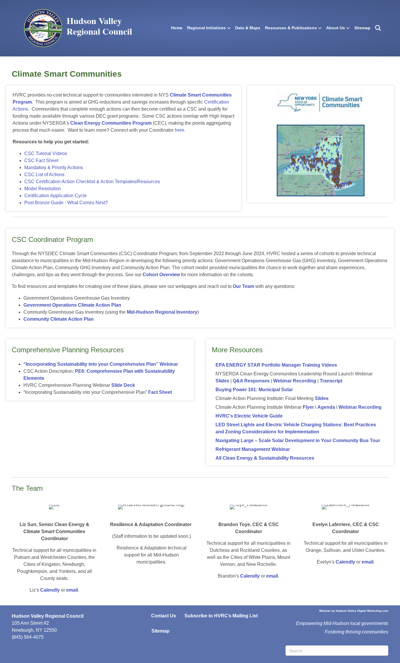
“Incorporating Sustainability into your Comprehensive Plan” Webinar (100, 364)
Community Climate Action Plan (58, 319)
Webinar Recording (294, 380)
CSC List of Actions (44, 174)
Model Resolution (42, 188)
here (179, 130)
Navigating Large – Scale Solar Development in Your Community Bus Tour (298, 440)
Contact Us (163, 615)
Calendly (50, 590)
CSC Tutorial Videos (45, 153)
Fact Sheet (160, 392)
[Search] (376, 28)
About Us (335, 27)
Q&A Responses (251, 380)
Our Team (243, 286)
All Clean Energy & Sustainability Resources (265, 458)
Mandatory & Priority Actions (53, 167)
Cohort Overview (161, 274)
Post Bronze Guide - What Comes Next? (66, 202)
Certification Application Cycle (55, 195)
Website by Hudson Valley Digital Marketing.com (353, 610)
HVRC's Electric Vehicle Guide (249, 415)
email (72, 590)
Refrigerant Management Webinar (253, 449)
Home (176, 27)
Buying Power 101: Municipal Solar (254, 389)
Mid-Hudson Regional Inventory (162, 312)
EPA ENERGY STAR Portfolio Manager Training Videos (276, 365)
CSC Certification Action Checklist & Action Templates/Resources (92, 181)
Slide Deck (123, 385)
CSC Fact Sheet (41, 160)
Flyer (309, 407)
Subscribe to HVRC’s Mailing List (221, 615)
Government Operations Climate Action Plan (72, 305)
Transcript (331, 380)
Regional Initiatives (206, 27)
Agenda (326, 407)
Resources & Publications (291, 27)
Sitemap (362, 27)
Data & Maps (247, 27)
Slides (222, 380)
